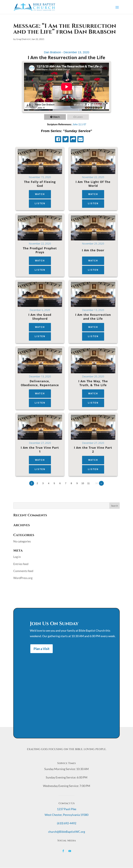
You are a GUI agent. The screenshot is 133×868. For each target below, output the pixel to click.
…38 (95, 483)
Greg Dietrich (23, 39)
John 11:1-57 (79, 124)
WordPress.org (22, 578)
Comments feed (23, 571)
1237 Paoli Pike (66, 809)
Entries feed (20, 564)
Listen (79, 117)
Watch (56, 117)
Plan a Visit (41, 649)
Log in (17, 557)
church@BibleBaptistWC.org (66, 831)
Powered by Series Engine (108, 492)
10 (82, 483)
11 (88, 483)
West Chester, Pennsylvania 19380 (66, 815)
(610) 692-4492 (66, 823)
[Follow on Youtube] (69, 851)
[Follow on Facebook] (63, 851)
